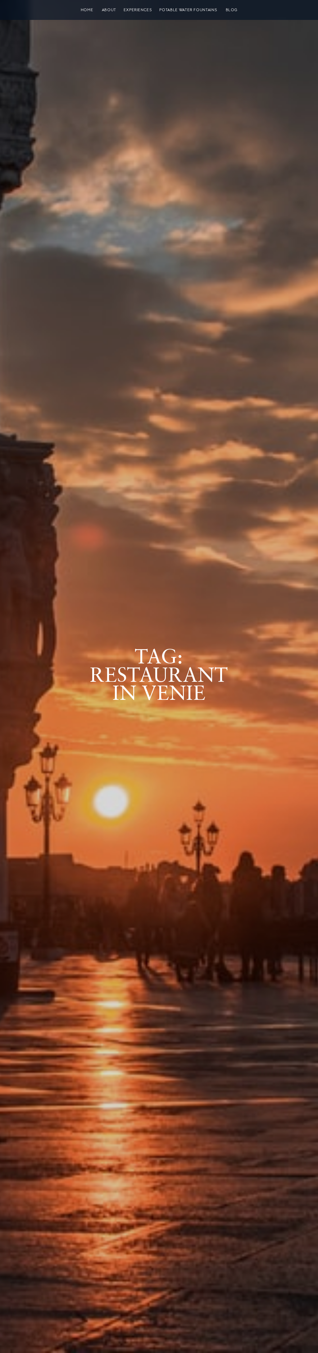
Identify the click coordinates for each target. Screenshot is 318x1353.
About (109, 10)
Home (87, 10)
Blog (232, 10)
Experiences (138, 10)
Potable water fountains (188, 10)
